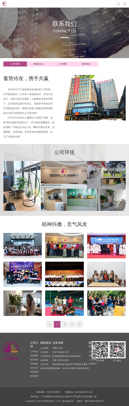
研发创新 (34, 372)
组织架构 (34, 360)
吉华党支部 (45, 356)
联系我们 (86, 64)
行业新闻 (44, 352)
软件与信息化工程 (60, 352)
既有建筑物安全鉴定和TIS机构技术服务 (70, 364)
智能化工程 (57, 348)
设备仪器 (34, 376)
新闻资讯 (45, 342)
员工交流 (44, 364)
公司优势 (15, 64)
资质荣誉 (34, 356)
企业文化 (34, 368)
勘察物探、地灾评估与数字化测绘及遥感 (70, 368)
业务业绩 (57, 342)
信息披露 (44, 360)
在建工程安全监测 (60, 360)
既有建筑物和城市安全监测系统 (66, 356)
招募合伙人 (38, 64)
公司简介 (34, 352)
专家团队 (34, 364)
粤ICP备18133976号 (94, 401)
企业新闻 (44, 348)
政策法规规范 (46, 368)
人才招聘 (62, 64)
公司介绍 (34, 344)
